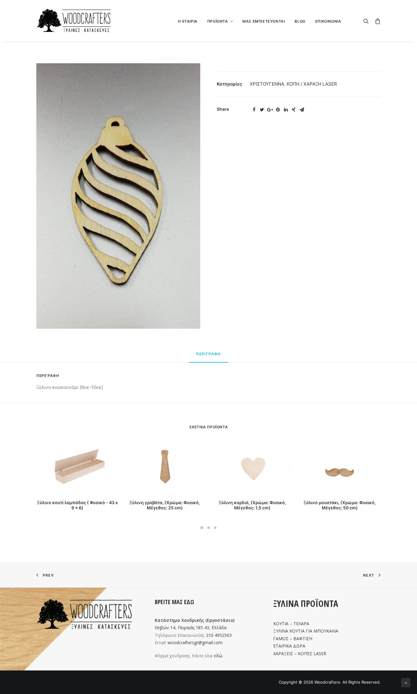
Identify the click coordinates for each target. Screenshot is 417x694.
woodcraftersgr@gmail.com (195, 642)
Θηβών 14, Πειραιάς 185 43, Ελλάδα (191, 627)
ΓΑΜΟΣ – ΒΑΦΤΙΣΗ (292, 638)
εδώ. (218, 656)
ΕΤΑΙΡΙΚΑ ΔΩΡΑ (289, 646)
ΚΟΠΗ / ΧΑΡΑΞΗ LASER (312, 84)
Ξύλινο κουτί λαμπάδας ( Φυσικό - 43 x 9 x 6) (77, 505)
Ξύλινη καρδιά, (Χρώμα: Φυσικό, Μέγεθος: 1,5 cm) (252, 505)
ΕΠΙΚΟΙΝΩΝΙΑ (328, 21)
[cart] (376, 20)
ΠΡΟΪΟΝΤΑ (217, 21)
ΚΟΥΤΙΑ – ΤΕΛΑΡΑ (291, 623)
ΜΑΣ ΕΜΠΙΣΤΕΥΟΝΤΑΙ (263, 21)
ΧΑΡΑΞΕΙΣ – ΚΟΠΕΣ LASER (299, 653)
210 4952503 (219, 635)
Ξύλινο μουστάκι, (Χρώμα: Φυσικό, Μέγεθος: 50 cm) (339, 505)
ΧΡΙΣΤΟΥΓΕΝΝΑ (267, 84)
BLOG (300, 21)
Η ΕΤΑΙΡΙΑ (187, 21)
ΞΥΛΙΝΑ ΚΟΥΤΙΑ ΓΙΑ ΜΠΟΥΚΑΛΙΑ (305, 631)
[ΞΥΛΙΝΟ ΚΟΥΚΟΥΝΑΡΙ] (118, 196)
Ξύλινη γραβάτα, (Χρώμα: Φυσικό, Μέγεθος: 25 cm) (164, 505)
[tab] (208, 357)
